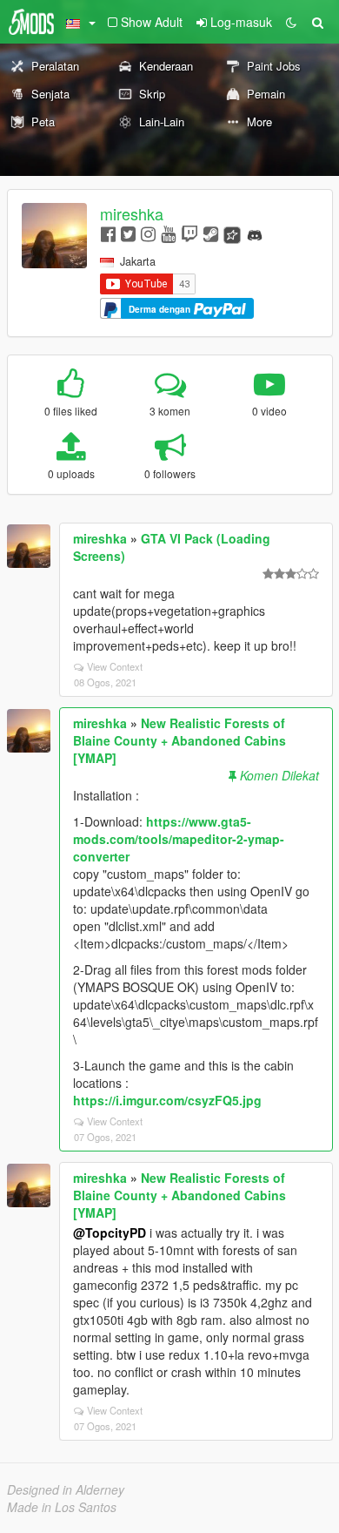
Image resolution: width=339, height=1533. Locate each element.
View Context (115, 666)
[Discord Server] (254, 233)
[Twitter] (128, 233)
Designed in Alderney (65, 1489)
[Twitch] (189, 233)
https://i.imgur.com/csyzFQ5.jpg (167, 1100)
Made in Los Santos (61, 1507)
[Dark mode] (291, 22)
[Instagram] (148, 233)
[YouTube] (168, 233)
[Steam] (211, 233)
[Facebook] (108, 233)
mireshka (131, 213)
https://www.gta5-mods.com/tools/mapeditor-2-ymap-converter (178, 839)
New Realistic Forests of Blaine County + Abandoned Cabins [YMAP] (179, 740)
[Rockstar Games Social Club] (232, 233)
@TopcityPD (109, 1232)
